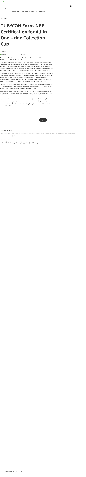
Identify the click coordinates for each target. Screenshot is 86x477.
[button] (37, 5)
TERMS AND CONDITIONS (78, 474)
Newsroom (7, 11)
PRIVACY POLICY (66, 474)
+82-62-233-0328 (7, 136)
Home (2, 11)
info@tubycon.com (22, 136)
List (43, 120)
